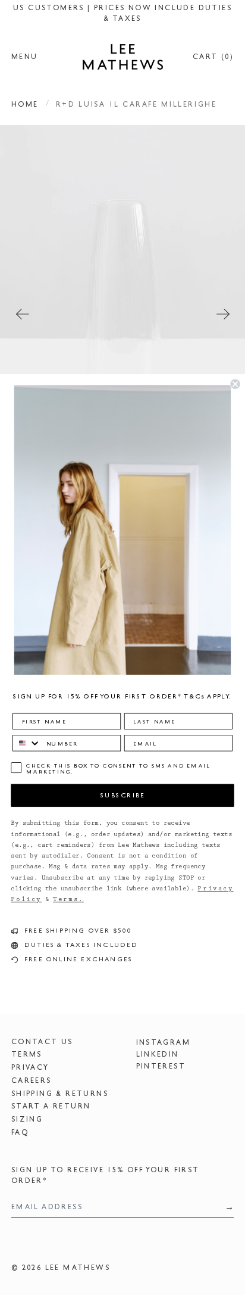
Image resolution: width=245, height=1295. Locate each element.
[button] (122, 309)
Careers (31, 1080)
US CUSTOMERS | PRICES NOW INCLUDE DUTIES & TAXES (122, 13)
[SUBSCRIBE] (226, 1207)
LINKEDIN (157, 1054)
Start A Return (51, 1106)
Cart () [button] (213, 56)
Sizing (27, 1119)
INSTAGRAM (163, 1042)
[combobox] (26, 742)
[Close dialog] (235, 383)
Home (25, 104)
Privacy (30, 1067)
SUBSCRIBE (122, 795)
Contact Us (42, 1042)
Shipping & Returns (59, 1093)
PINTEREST (161, 1066)
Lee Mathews (77, 1267)
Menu (24, 56)
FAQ (20, 1132)
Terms (26, 1054)
